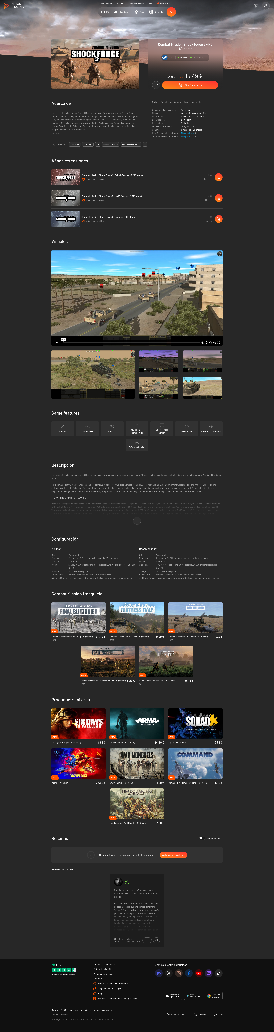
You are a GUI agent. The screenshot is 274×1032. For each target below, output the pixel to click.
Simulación (186, 129)
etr (97, 144)
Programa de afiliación (103, 974)
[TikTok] (219, 973)
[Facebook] (189, 973)
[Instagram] (179, 973)
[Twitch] (209, 973)
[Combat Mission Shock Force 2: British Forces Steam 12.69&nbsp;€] (65, 177)
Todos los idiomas (214, 838)
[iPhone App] (173, 996)
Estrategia (197, 129)
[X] (169, 973)
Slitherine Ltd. (187, 123)
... (145, 144)
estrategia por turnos (131, 144)
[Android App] (193, 996)
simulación (74, 144)
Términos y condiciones (104, 964)
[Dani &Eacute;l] (118, 882)
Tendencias (106, 3)
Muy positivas (187, 133)
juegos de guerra (110, 144)
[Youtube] (199, 973)
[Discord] (159, 973)
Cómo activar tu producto (192, 116)
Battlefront (186, 119)
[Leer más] (137, 910)
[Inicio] (14, 6)
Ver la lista (185, 110)
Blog (150, 3)
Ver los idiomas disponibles (193, 113)
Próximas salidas (136, 3)
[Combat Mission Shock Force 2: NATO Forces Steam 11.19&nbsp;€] (65, 198)
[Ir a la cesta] (256, 5)
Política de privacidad (103, 969)
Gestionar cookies (59, 1014)
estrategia (88, 144)
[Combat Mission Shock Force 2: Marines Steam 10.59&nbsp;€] (65, 219)
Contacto (97, 978)
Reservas (120, 3)
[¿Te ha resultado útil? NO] (156, 940)
